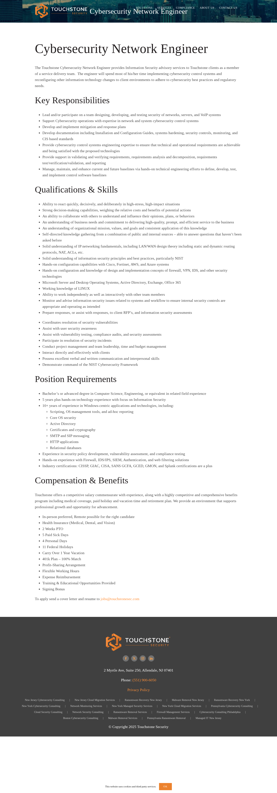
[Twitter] (134, 658)
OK (165, 786)
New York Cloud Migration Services (181, 706)
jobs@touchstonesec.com (120, 599)
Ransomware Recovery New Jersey (143, 700)
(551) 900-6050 (144, 680)
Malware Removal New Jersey (188, 700)
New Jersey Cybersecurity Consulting (45, 700)
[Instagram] (143, 658)
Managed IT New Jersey (208, 718)
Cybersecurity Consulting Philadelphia (220, 712)
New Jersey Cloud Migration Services (95, 700)
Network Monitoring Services (86, 706)
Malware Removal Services (122, 718)
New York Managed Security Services (132, 706)
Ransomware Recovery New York (232, 700)
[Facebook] (126, 658)
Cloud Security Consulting (48, 712)
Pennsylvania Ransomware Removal (166, 718)
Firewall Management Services (173, 712)
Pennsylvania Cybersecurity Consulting (232, 706)
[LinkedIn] (151, 658)
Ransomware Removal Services (130, 712)
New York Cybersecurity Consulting (41, 706)
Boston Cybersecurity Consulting (80, 718)
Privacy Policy (138, 690)
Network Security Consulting (87, 712)
